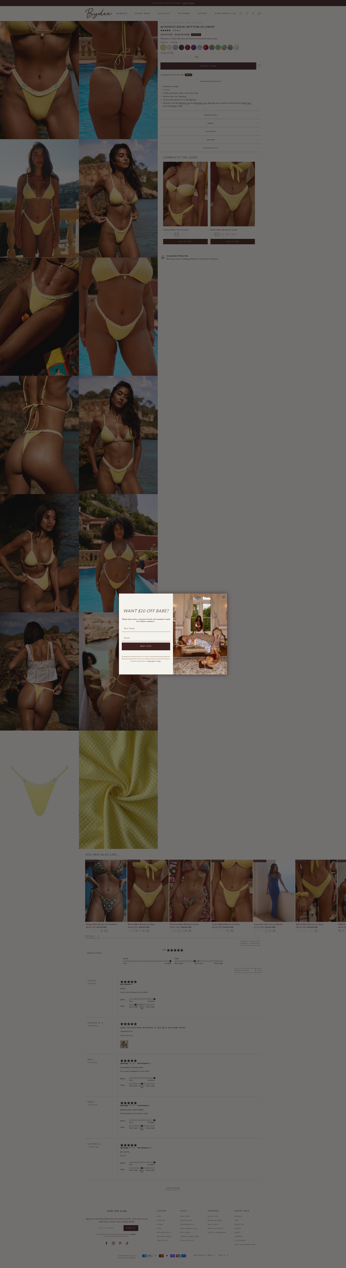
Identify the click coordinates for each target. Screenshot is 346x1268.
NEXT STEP (146, 646)
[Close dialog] (223, 597)
